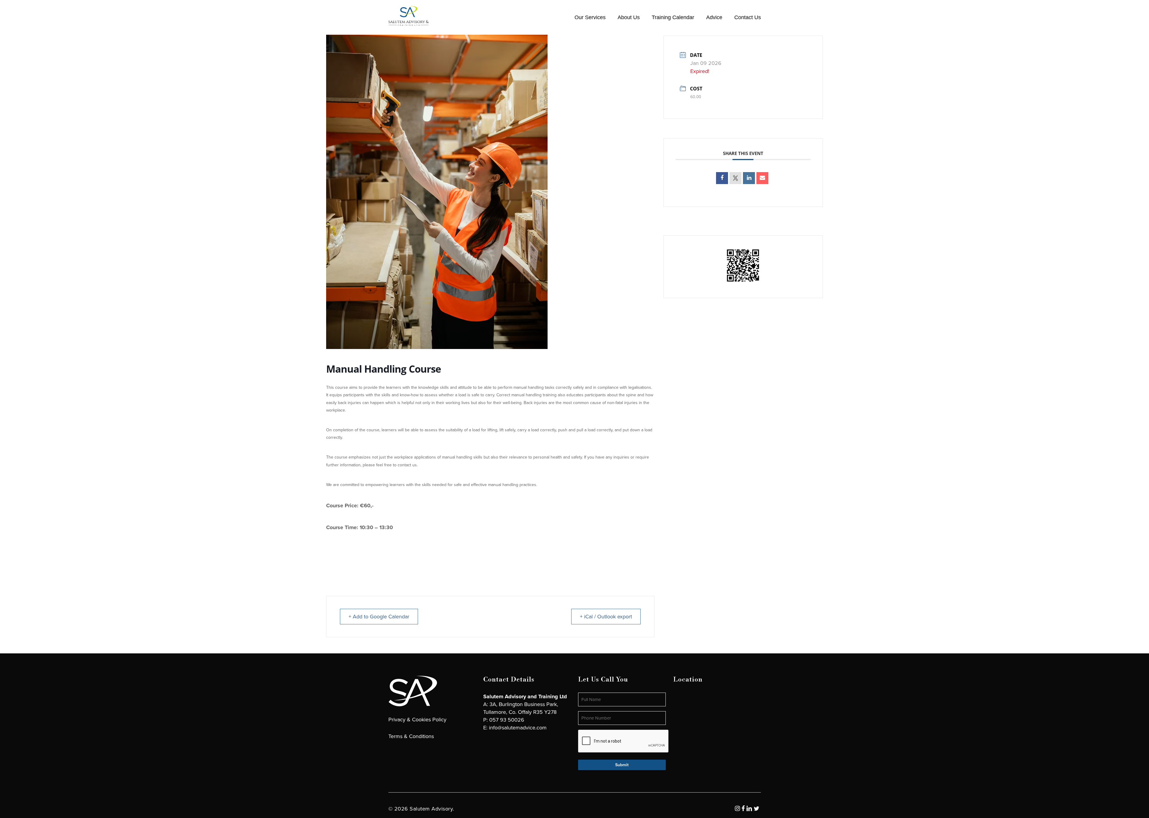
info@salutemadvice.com (518, 728)
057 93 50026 (506, 720)
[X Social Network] (735, 178)
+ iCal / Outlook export (606, 616)
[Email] (762, 178)
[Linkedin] (749, 178)
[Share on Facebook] (722, 178)
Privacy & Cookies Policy (417, 719)
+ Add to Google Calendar (379, 616)
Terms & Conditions (411, 736)
